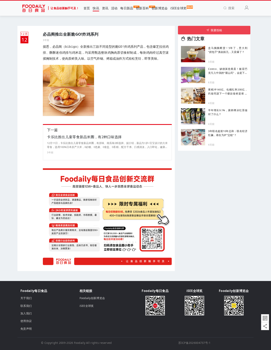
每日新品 (126, 8)
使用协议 (26, 321)
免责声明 (26, 329)
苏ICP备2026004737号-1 (194, 343)
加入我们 (26, 313)
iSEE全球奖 (178, 8)
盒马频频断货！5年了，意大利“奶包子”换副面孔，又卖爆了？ (227, 50)
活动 (114, 8)
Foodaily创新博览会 (92, 298)
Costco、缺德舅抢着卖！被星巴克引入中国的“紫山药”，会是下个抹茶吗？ (227, 71)
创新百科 (142, 8)
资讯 (105, 8)
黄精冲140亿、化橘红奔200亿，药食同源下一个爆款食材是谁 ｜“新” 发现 (227, 91)
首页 (87, 8)
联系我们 (26, 306)
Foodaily (79, 343)
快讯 (96, 8)
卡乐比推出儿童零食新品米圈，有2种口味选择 (84, 136)
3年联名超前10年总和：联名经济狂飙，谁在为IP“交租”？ (227, 133)
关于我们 (26, 298)
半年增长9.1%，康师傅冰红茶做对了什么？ (227, 112)
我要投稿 (216, 30)
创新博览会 (160, 8)
